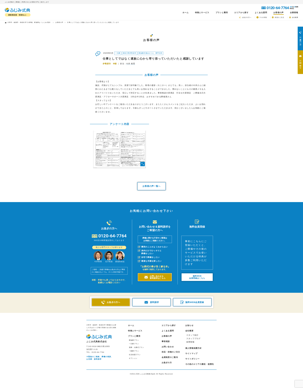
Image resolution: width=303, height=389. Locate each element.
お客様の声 (278, 12)
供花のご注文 (279, 17)
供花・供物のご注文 (171, 352)
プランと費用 (134, 336)
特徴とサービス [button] (202, 12)
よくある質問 (261, 12)
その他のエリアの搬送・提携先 (199, 364)
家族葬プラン (134, 340)
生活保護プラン (135, 354)
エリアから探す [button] (241, 12)
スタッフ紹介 (192, 335)
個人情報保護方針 (193, 348)
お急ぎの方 (167, 363)
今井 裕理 (130, 64)
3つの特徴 (263, 17)
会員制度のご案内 (170, 357)
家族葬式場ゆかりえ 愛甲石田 (150, 53)
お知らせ (189, 325)
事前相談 (166, 341)
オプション (133, 358)
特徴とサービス (135, 331)
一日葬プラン (134, 344)
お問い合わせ (168, 347)
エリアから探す (169, 325)
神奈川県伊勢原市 (129, 53)
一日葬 (117, 53)
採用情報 (190, 342)
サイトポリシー (192, 359)
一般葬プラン (134, 351)
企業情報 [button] (294, 12)
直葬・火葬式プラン (136, 347)
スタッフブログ (193, 339)
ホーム (186, 12)
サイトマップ (191, 353)
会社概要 (295, 17)
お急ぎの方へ (246, 17)
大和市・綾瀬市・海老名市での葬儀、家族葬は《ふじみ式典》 (29, 22)
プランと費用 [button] (222, 12)
